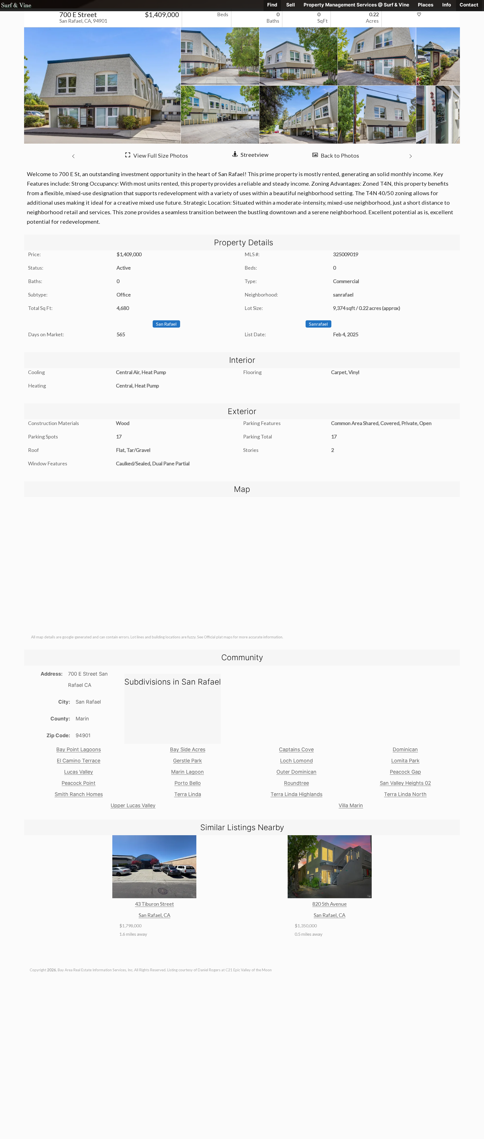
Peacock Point (79, 783)
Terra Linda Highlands (296, 794)
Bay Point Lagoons (78, 749)
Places (425, 5)
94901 (83, 735)
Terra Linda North (405, 794)
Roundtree (296, 783)
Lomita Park (405, 761)
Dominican (405, 749)
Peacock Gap (405, 772)
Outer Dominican (296, 772)
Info (446, 5)
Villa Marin (351, 805)
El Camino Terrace (78, 761)
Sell (290, 5)
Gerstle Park (187, 761)
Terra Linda (187, 794)
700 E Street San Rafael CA (88, 679)
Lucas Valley (78, 772)
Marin (82, 719)
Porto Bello (187, 783)
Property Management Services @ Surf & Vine (356, 5)
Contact (469, 5)
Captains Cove (296, 749)
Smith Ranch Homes (79, 794)
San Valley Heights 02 (405, 783)
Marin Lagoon (187, 772)
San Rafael (88, 702)
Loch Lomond (296, 761)
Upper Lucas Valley (133, 805)
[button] (74, 155)
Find (272, 5)
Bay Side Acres (187, 749)
